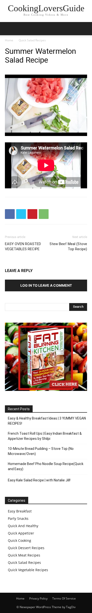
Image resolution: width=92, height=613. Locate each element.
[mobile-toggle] (8, 28)
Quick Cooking (19, 540)
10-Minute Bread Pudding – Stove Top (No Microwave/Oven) (41, 451)
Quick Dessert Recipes (26, 547)
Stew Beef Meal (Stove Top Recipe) (68, 246)
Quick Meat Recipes (24, 555)
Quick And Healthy (23, 525)
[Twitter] (21, 214)
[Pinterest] (32, 214)
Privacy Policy (38, 598)
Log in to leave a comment (46, 285)
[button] (85, 28)
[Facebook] (10, 214)
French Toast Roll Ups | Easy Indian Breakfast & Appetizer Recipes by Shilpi (45, 436)
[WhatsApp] (44, 214)
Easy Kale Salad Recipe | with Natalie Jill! (39, 480)
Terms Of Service (64, 598)
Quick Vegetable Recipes (28, 570)
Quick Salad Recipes (32, 40)
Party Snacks (18, 518)
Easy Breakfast (20, 511)
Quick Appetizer (21, 533)
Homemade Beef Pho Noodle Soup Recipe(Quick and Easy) (45, 466)
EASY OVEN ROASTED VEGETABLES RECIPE (23, 246)
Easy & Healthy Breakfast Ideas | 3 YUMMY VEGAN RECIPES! (47, 420)
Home (9, 40)
